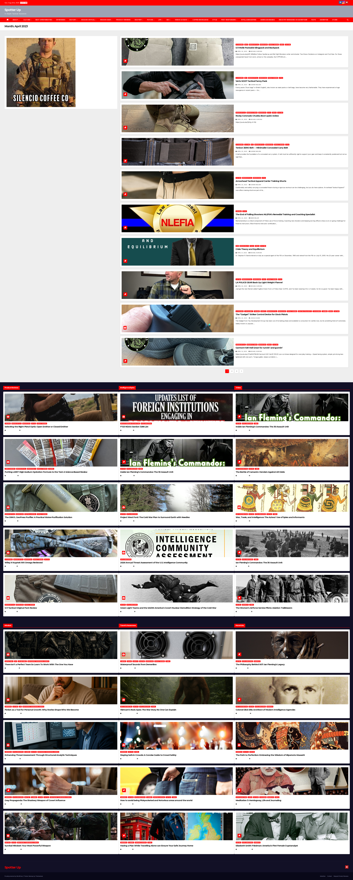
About (15, 20)
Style (214, 20)
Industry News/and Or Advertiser (293, 20)
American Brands (267, 20)
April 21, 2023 (242, 252)
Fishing (129, 661)
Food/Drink (263, 797)
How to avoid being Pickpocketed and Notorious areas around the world (156, 800)
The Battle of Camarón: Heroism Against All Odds (260, 472)
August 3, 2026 (12, 668)
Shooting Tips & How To (304, 311)
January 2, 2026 (12, 758)
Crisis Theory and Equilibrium (250, 249)
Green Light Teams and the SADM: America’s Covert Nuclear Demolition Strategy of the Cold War (168, 608)
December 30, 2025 (128, 713)
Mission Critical (253, 44)
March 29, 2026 (127, 668)
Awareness (8, 706)
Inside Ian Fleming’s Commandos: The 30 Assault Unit (146, 472)
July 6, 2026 (10, 566)
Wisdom (252, 751)
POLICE (244, 211)
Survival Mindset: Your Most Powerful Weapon (28, 845)
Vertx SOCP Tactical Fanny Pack (251, 81)
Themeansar (39, 876)
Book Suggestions (241, 797)
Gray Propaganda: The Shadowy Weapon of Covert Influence (35, 800)
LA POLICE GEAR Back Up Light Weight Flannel (259, 282)
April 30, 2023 (242, 51)
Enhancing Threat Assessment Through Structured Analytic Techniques (41, 755)
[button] (347, 20)
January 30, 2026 (12, 713)
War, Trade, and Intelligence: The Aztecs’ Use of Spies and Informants (270, 517)
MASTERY (138, 20)
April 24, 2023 (242, 184)
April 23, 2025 (242, 521)
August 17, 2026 (12, 430)
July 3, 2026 (10, 611)
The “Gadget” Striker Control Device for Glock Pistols (262, 314)
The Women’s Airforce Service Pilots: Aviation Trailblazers (264, 608)
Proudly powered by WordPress (14, 876)
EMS (237, 246)
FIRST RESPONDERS (228, 20)
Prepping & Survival (30, 514)
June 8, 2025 (126, 804)
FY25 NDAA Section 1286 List (134, 426)
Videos (282, 44)
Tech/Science (316, 311)
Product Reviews (123, 20)
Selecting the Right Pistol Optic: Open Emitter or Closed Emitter (36, 426)
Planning (27, 751)
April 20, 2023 (242, 286)
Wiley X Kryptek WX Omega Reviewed (24, 562)
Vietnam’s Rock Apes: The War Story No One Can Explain (148, 710)
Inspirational (9, 661)
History (72, 20)
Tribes (140, 468)
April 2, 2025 (242, 566)
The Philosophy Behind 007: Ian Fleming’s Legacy (260, 664)
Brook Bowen (141, 668)
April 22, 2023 (242, 218)
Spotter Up (13, 10)
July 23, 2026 (11, 475)
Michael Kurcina (256, 51)
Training (324, 311)
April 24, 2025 (242, 475)
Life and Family (22, 661)
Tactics (47, 559)
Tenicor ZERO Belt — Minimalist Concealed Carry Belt (262, 148)
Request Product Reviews (341, 876)
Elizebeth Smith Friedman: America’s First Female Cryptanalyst (267, 845)
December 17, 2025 (12, 804)
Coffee (250, 797)
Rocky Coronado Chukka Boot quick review (257, 116)
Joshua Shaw (255, 318)
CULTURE (27, 20)
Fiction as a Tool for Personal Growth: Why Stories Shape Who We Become (42, 710)
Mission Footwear (252, 112)
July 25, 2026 (127, 430)
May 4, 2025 (241, 668)
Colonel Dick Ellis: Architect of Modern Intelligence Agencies (265, 710)
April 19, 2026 (127, 521)
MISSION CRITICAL (88, 20)
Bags (246, 44)
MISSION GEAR (105, 20)
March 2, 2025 (242, 804)
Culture (247, 144)
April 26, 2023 (242, 84)
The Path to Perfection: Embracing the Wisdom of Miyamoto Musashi (270, 755)
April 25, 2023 (242, 119)
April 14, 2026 (127, 566)
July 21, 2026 (11, 521)
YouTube (287, 44)
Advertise (324, 20)
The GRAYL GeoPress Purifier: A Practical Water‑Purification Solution (38, 517)
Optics (33, 423)
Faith (313, 20)
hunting (142, 661)
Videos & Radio (181, 20)
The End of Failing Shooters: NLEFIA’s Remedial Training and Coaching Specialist (275, 214)
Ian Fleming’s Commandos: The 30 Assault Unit (259, 562)
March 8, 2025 (242, 758)
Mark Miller (254, 218)
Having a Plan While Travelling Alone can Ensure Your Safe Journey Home (156, 845)
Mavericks (245, 604)
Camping (123, 661)
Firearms (238, 211)
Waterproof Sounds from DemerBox (138, 664)
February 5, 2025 (243, 611)
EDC (168, 20)
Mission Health (244, 246)
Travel (168, 661)
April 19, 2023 (242, 351)
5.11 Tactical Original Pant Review (21, 608)
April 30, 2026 (127, 475)
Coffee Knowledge (200, 20)
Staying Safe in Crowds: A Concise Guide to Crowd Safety (148, 755)
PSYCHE (150, 20)
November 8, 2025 (12, 849)
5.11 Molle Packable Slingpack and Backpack (257, 48)
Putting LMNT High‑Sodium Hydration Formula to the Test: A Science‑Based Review (46, 472)
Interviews (60, 20)
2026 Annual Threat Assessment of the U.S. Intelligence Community (154, 562)
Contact (329, 876)
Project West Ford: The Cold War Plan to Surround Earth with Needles (155, 517)
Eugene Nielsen (255, 84)
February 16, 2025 (243, 849)
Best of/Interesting (43, 20)
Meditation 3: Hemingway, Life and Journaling (258, 800)
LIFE (160, 20)
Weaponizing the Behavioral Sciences (38, 661)
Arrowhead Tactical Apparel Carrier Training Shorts (261, 181)
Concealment (249, 311)
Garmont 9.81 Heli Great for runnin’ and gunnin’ (259, 348)
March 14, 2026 (127, 611)
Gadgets (263, 311)
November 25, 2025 (129, 758)
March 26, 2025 (243, 713)
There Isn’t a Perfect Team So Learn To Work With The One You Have (39, 664)
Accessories (239, 44)
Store (334, 20)
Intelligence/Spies (248, 20)
